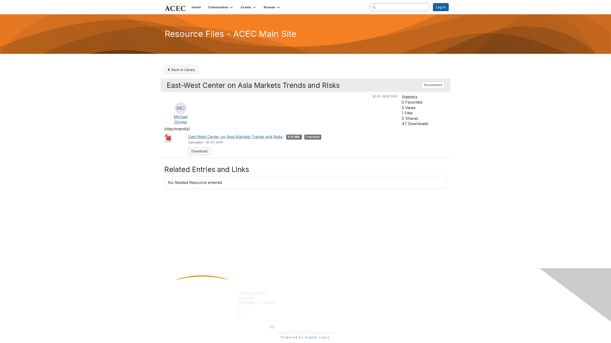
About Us (383, 293)
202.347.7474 (253, 310)
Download (199, 151)
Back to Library (183, 70)
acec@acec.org (251, 319)
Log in (441, 7)
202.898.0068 (253, 314)
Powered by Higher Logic (305, 337)
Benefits (313, 298)
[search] (374, 7)
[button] (220, 7)
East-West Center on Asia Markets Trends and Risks (235, 136)
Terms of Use (387, 298)
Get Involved (317, 293)
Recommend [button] (433, 85)
